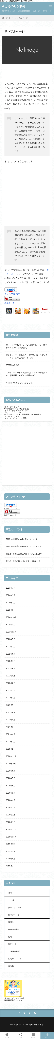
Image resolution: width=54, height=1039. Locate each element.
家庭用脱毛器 (13, 929)
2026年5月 (10, 595)
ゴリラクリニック (11, 407)
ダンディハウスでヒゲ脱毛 (15, 418)
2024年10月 (11, 617)
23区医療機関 (24, 11)
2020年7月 (10, 778)
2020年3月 (10, 807)
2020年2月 (10, 815)
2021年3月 (10, 741)
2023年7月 (10, 639)
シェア (20, 1037)
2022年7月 (10, 661)
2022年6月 (10, 668)
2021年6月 (10, 719)
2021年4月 (10, 734)
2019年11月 (11, 837)
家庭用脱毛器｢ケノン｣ (13, 1000)
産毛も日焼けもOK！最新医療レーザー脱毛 (22, 414)
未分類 (11, 966)
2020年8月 (10, 771)
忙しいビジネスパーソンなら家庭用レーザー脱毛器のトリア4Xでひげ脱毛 (26, 346)
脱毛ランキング (11, 302)
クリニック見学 (14, 907)
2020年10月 (11, 763)
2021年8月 (10, 712)
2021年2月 (10, 749)
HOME (7, 18)
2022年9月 (10, 654)
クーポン (12, 900)
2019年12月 (11, 829)
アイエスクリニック (12, 412)
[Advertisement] (27, 73)
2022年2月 (10, 690)
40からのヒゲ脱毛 (13, 6)
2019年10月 (11, 844)
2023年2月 (10, 646)
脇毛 (10, 937)
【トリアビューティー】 (14, 998)
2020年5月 (10, 793)
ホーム (7, 1037)
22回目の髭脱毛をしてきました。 (20, 382)
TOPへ (47, 1037)
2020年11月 (11, 756)
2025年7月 (10, 602)
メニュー (34, 1037)
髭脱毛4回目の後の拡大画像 (17, 554)
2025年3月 (10, 610)
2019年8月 (10, 859)
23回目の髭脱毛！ (13, 365)
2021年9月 (10, 705)
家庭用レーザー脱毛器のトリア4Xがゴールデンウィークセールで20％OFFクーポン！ (26, 356)
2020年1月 (10, 822)
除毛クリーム (13, 915)
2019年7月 (10, 866)
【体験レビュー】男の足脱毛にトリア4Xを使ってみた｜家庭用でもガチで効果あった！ (26, 374)
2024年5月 (10, 624)
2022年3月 (10, 683)
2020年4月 (10, 800)
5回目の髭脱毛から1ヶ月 (16, 539)
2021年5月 (10, 727)
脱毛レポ (36, 11)
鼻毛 (45, 11)
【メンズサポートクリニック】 (17, 410)
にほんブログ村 (12, 294)
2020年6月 (10, 785)
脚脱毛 (11, 922)
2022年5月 (10, 676)
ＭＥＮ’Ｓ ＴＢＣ (12, 416)
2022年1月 (10, 697)
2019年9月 (10, 851)
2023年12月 (11, 632)
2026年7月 (10, 588)
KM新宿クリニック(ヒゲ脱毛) (16, 409)
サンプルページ (21, 18)
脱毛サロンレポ (8, 11)
